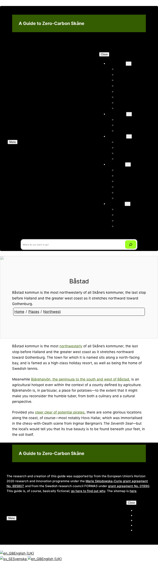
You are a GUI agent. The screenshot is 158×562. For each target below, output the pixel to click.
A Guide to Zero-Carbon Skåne (51, 23)
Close (104, 54)
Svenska (20, 559)
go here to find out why (88, 491)
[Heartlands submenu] (129, 136)
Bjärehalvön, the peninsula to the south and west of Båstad (80, 379)
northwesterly (70, 346)
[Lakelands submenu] (127, 204)
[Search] (130, 244)
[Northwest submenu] (128, 164)
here (133, 491)
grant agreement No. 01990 (128, 486)
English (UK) (24, 553)
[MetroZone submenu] (128, 63)
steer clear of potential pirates (60, 412)
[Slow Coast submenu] (129, 114)
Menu (12, 142)
